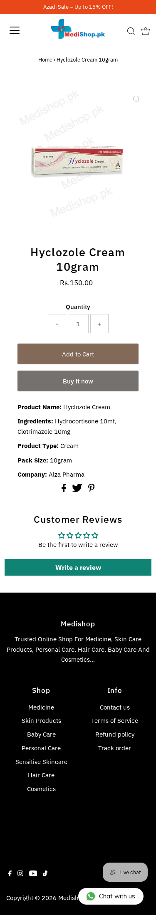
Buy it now (78, 381)
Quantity (78, 306)
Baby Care (41, 734)
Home (45, 59)
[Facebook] (10, 874)
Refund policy (114, 734)
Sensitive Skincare (41, 761)
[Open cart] (145, 30)
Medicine (41, 707)
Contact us (115, 707)
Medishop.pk (76, 897)
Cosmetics (41, 788)
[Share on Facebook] (65, 489)
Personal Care (41, 748)
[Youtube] (33, 874)
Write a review (78, 567)
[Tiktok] (45, 874)
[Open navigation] (21, 30)
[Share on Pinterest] (91, 489)
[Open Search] (131, 31)
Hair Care (41, 775)
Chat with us (117, 896)
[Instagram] (20, 874)
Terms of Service (114, 720)
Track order (114, 748)
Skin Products (41, 720)
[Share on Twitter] (78, 489)
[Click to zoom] (136, 99)
